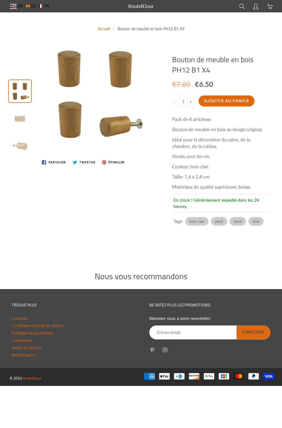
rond (238, 221)
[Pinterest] (152, 350)
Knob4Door (141, 6)
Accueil (104, 28)
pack (219, 221)
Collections (22, 340)
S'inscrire (253, 332)
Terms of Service (27, 347)
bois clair (196, 221)
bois (256, 221)
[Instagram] (165, 350)
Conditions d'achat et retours (38, 325)
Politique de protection (32, 333)
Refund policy (24, 355)
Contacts (20, 318)
